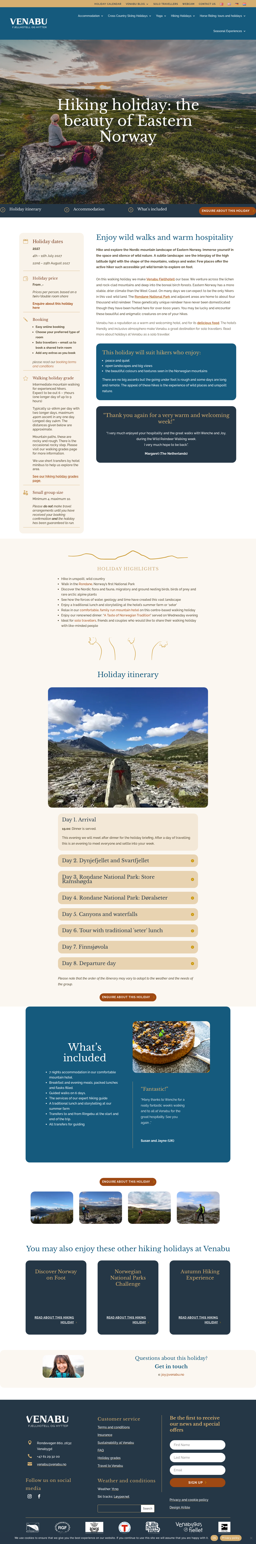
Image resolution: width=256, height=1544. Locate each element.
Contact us (207, 4)
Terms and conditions (114, 1427)
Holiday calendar (107, 4)
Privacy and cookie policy (189, 1500)
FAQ (101, 1450)
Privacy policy (231, 1537)
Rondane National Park (152, 297)
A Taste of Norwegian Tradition (127, 615)
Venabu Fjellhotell (160, 279)
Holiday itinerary (25, 209)
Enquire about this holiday (226, 210)
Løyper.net (121, 1497)
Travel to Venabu (110, 1466)
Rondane (85, 584)
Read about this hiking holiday (54, 1320)
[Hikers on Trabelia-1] (149, 1223)
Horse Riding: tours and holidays (221, 15)
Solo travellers (165, 4)
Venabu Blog (135, 4)
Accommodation (88, 209)
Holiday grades (109, 1458)
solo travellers (85, 620)
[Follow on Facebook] (39, 1496)
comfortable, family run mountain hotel (109, 610)
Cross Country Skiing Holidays (128, 15)
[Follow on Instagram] (30, 1496)
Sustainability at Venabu (116, 1443)
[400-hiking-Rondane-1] (100, 1223)
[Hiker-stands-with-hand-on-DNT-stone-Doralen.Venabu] (198, 1223)
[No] (251, 1538)
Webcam (188, 4)
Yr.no (115, 1489)
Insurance (105, 1435)
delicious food (208, 323)
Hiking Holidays (181, 15)
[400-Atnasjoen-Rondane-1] (52, 1223)
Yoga (159, 15)
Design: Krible (180, 1507)
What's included (152, 209)
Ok (214, 1537)
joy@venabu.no (172, 1374)
